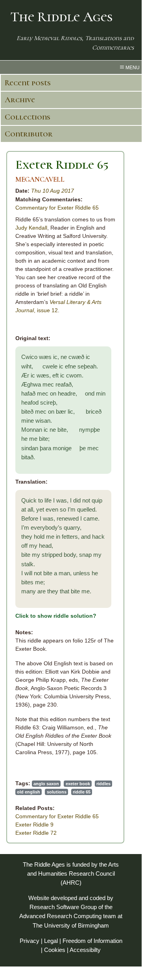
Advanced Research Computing (60, 916)
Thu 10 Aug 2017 (52, 191)
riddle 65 (81, 792)
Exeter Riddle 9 (34, 824)
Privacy (29, 940)
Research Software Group (63, 907)
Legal (51, 940)
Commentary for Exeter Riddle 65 (57, 207)
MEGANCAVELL (40, 179)
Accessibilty (85, 949)
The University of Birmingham (71, 925)
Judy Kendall (31, 228)
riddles (103, 783)
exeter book (78, 783)
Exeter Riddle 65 (62, 164)
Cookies (54, 949)
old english (28, 792)
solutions (56, 792)
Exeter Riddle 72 (36, 833)
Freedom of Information (92, 940)
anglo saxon (46, 783)
